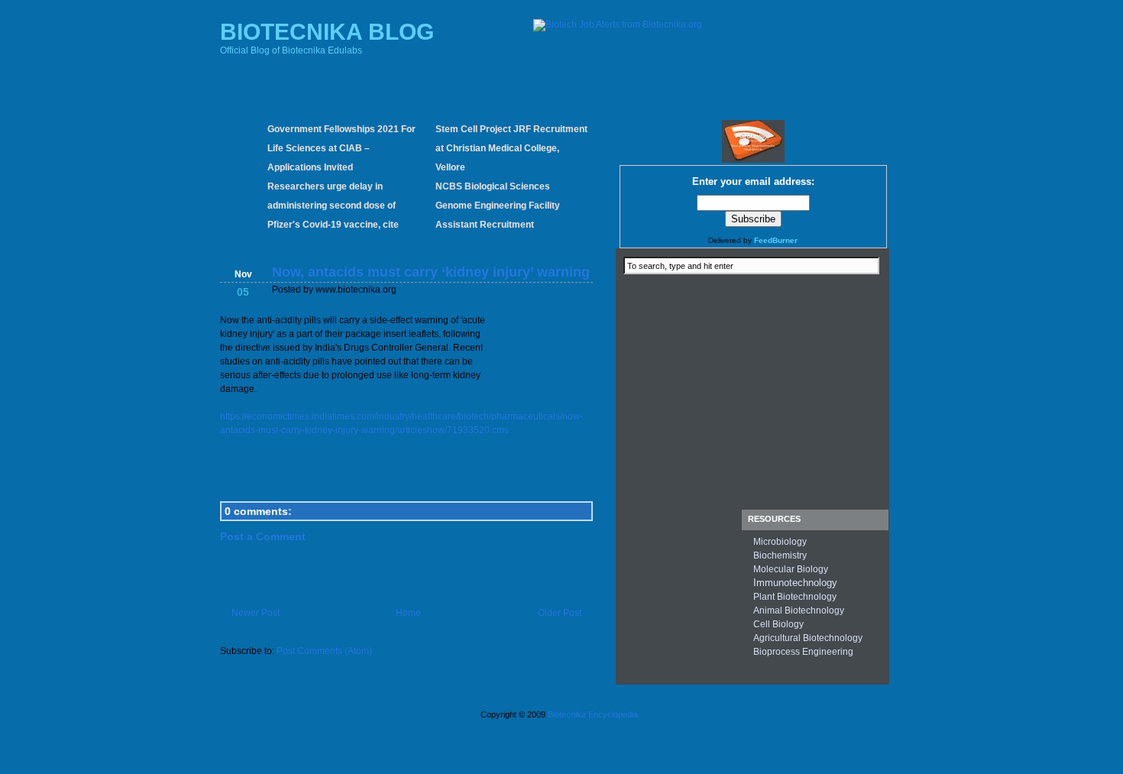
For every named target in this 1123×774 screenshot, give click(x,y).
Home (408, 612)
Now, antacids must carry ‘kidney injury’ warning (431, 272)
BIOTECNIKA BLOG (327, 31)
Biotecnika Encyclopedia (593, 714)
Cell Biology (778, 624)
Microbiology (780, 541)
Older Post (559, 612)
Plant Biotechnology (795, 596)
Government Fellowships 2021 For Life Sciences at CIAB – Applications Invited (341, 148)
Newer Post (255, 612)
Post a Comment (263, 536)
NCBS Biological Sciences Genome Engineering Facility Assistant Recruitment (497, 205)
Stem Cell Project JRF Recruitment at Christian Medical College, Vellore (511, 148)
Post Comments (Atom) (324, 651)
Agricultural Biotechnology (807, 638)
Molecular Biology (790, 569)
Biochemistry (780, 555)
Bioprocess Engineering (803, 651)
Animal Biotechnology (798, 610)
